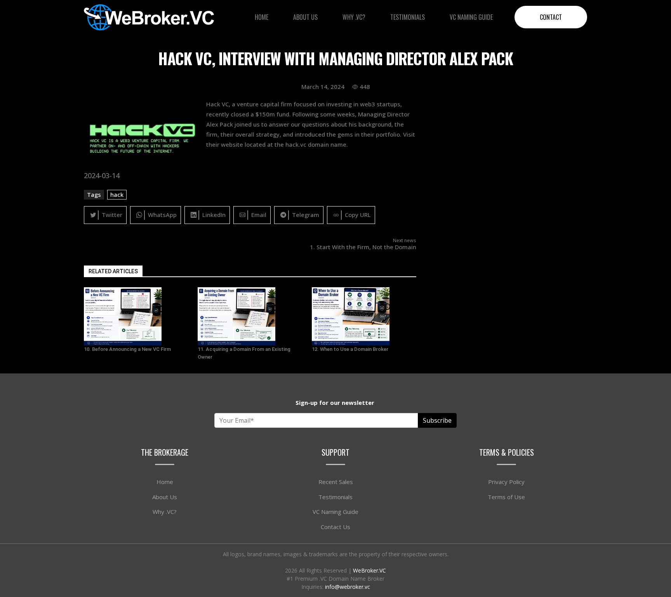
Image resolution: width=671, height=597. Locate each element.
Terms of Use (506, 497)
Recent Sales (335, 482)
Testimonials (407, 17)
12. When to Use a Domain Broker (350, 349)
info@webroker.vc (347, 586)
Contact (551, 17)
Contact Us (335, 527)
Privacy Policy (506, 482)
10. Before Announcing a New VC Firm (127, 349)
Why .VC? (353, 17)
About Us (305, 17)
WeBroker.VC (369, 570)
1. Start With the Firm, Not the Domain (363, 247)
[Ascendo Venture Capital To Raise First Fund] (136, 316)
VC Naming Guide (471, 17)
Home (261, 17)
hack (116, 194)
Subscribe (437, 420)
